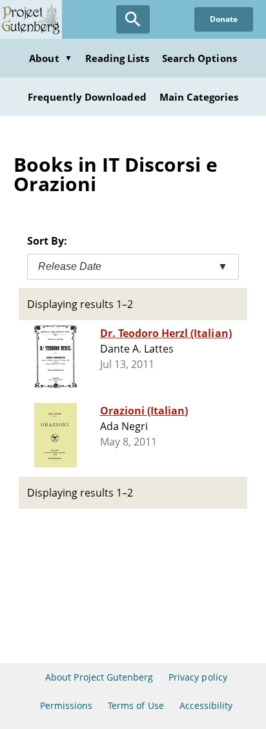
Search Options (199, 58)
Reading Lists (117, 58)
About (50, 58)
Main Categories (199, 96)
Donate (224, 19)
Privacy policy (198, 677)
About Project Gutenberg (99, 677)
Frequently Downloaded (87, 96)
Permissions (66, 705)
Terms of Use (135, 705)
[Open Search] (133, 19)
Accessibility (206, 705)
